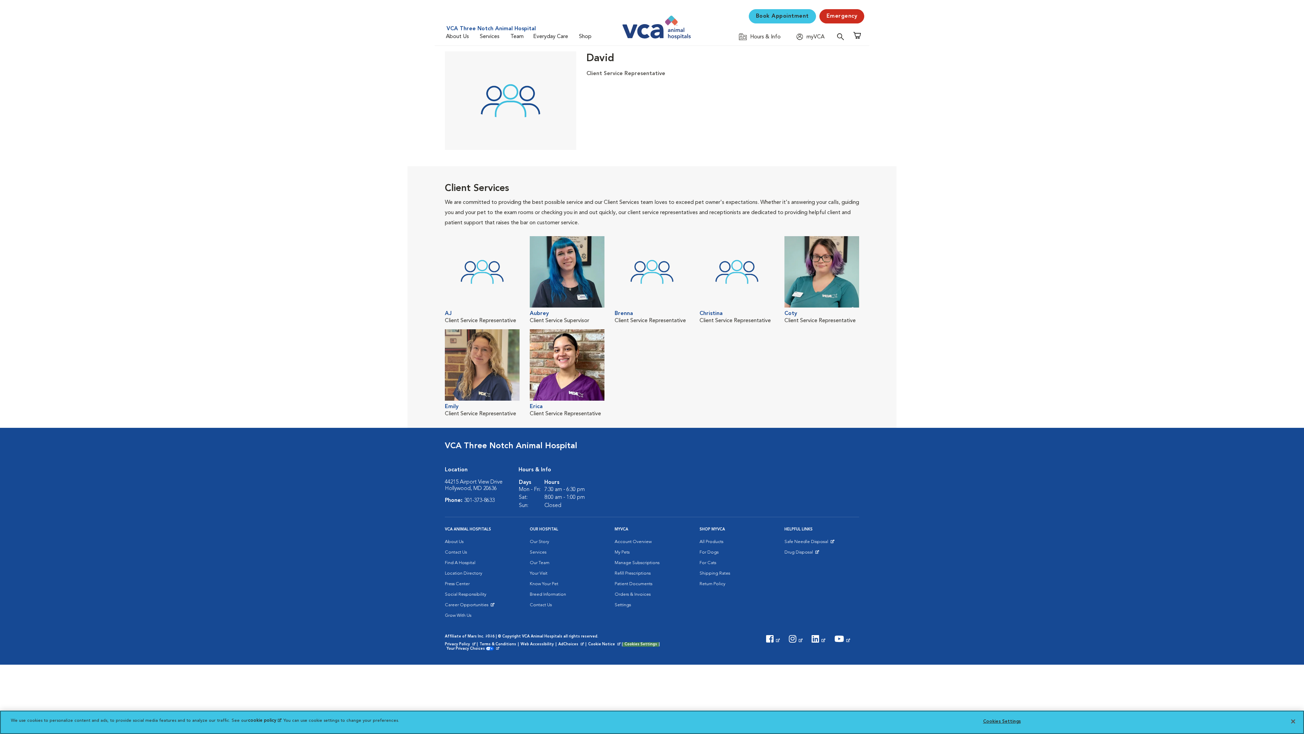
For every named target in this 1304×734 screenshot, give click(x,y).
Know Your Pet (544, 584)
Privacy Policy (461, 645)
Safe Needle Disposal (807, 543)
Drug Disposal (801, 554)
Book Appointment (782, 16)
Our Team (539, 563)
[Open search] (842, 36)
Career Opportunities (468, 606)
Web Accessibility (537, 644)
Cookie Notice (605, 645)
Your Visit (538, 573)
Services (490, 36)
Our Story (539, 542)
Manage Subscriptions (637, 563)
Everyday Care (550, 36)
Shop (585, 36)
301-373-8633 (479, 500)
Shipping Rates (715, 573)
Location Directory (463, 573)
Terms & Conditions (497, 644)
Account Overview (633, 542)
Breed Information (548, 594)
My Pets (622, 552)
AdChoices (571, 645)
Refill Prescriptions (633, 573)
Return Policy (712, 584)
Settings (623, 605)
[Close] (1293, 721)
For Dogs (709, 552)
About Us (457, 36)
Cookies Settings (640, 644)
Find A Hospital (460, 563)
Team (517, 36)
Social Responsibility (465, 594)
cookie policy (264, 720)
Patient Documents (633, 584)
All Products (711, 542)
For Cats (708, 563)
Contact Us (456, 552)
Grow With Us (458, 615)
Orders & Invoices (633, 594)
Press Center (457, 584)
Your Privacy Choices (467, 649)
